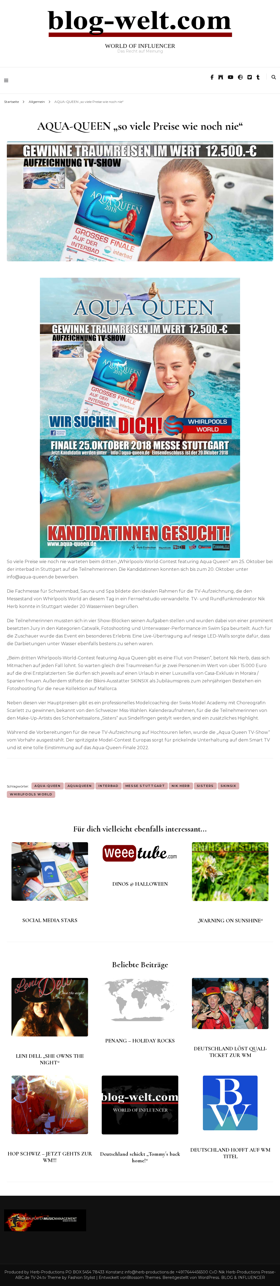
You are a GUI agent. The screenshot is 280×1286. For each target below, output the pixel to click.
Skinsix (228, 786)
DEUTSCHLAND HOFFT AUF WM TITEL (230, 1153)
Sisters (205, 786)
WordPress (208, 1277)
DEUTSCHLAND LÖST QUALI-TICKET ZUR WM (230, 1052)
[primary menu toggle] (7, 80)
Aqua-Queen (47, 786)
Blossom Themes (144, 1277)
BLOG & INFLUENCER (243, 1277)
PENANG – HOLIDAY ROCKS (140, 1041)
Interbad (108, 786)
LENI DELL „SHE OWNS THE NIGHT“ (50, 1059)
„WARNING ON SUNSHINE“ (230, 920)
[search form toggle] (274, 77)
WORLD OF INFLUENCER (140, 45)
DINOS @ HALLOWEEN (140, 884)
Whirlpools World (31, 794)
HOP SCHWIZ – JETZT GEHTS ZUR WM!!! (50, 1157)
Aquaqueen (80, 786)
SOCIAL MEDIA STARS (49, 920)
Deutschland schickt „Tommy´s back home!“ (140, 1157)
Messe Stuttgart (145, 786)
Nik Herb (181, 786)
